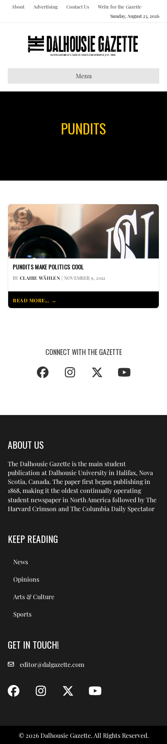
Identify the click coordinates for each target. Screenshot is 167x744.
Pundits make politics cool (48, 267)
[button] (42, 372)
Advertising (45, 6)
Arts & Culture (33, 596)
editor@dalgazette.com (52, 664)
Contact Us (77, 6)
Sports (22, 614)
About (18, 6)
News (20, 562)
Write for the (119, 6)
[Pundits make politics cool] (83, 230)
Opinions (26, 579)
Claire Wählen (40, 278)
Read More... (31, 300)
